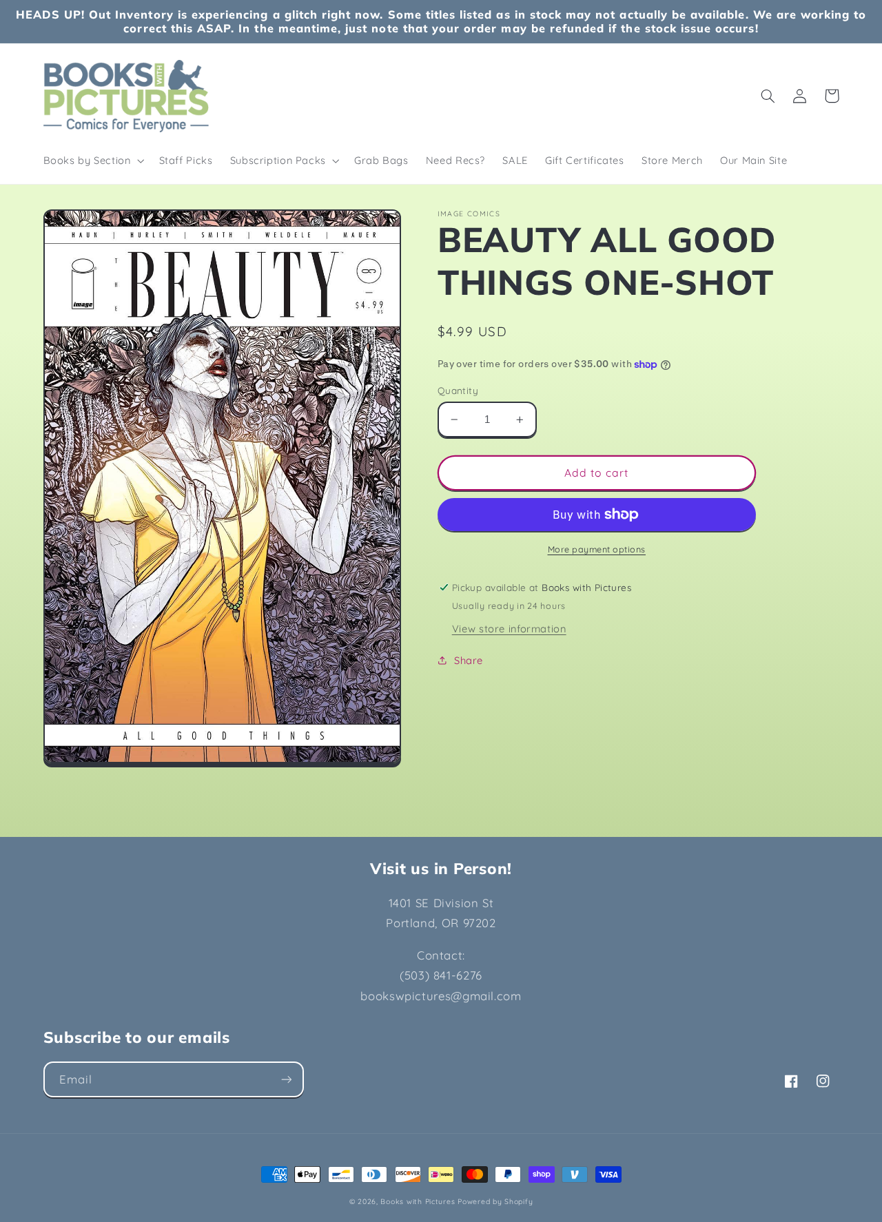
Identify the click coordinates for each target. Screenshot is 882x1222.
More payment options (597, 549)
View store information (509, 628)
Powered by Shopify (495, 1201)
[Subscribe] (286, 1079)
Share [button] (468, 660)
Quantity (458, 390)
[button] (92, 160)
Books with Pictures (417, 1201)
